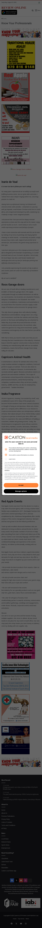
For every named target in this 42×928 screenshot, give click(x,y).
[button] (21, 459)
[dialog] (21, 464)
